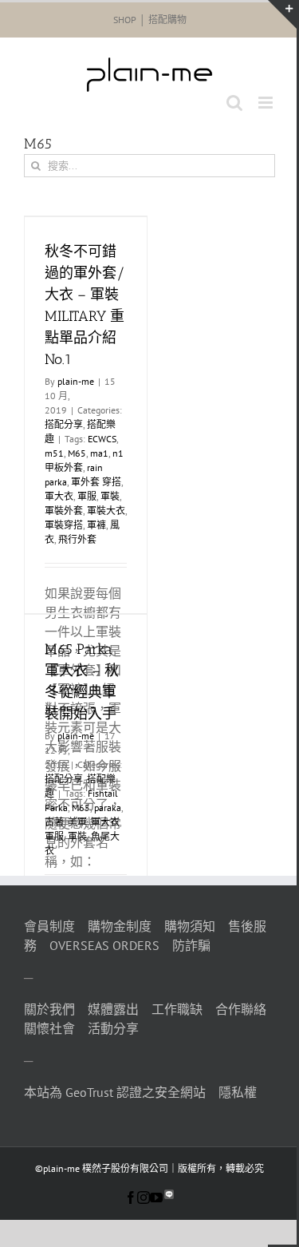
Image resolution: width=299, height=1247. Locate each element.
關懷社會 (49, 1028)
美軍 (77, 822)
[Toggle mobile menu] (266, 102)
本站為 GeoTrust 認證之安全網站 (115, 1092)
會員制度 (49, 926)
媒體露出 (113, 1009)
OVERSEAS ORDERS (104, 945)
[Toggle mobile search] (234, 102)
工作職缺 (177, 1009)
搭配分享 (64, 424)
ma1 (99, 453)
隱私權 (237, 1092)
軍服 (86, 496)
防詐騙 (191, 945)
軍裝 (110, 496)
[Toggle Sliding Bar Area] (282, 14)
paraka (107, 808)
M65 (77, 453)
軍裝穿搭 (64, 525)
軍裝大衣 (106, 511)
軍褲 (96, 525)
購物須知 (189, 926)
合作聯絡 (240, 1009)
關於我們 (49, 1009)
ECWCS (102, 439)
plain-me (75, 381)
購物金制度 (119, 926)
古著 (54, 822)
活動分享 (113, 1028)
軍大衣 (59, 496)
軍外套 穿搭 (96, 482)
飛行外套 (77, 539)
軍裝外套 (64, 511)
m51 (54, 453)
